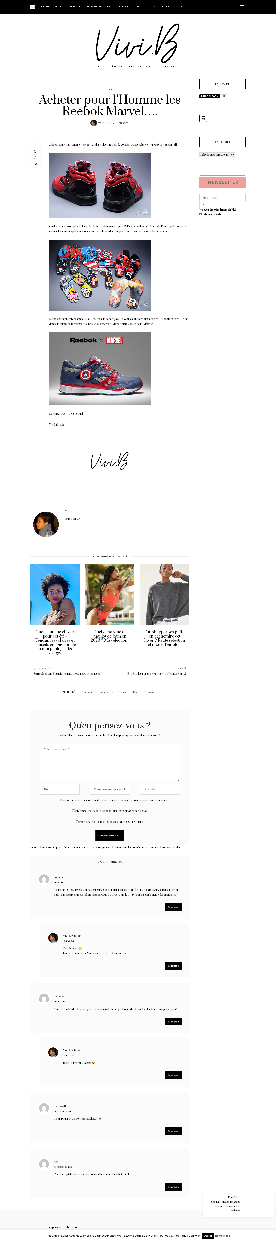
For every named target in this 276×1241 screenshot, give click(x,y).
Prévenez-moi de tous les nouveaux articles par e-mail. (111, 822)
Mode (58, 6)
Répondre (173, 907)
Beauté (45, 6)
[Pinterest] (35, 158)
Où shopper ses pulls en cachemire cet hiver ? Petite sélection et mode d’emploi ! (114, 638)
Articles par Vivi (73, 518)
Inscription (168, 6)
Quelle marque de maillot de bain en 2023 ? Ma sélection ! (59, 636)
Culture (124, 6)
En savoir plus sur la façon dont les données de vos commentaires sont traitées (136, 847)
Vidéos (151, 6)
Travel (138, 6)
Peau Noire (73, 6)
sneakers (149, 691)
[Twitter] (35, 151)
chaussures (107, 691)
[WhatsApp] (35, 164)
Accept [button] (208, 1235)
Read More (222, 1235)
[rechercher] (181, 7)
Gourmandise (94, 6)
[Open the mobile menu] (242, 7)
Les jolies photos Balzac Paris (169, 634)
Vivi (103, 123)
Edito (110, 6)
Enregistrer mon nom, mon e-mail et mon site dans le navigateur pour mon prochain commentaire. (115, 800)
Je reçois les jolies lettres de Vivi (217, 209)
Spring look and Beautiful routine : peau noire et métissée (225, 1206)
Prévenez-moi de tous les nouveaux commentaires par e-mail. (111, 811)
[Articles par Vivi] (93, 123)
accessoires (89, 691)
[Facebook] (35, 145)
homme (123, 691)
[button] (36, 612)
